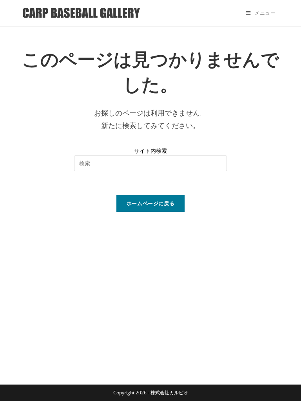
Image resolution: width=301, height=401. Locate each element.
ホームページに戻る (151, 203)
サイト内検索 (150, 150)
